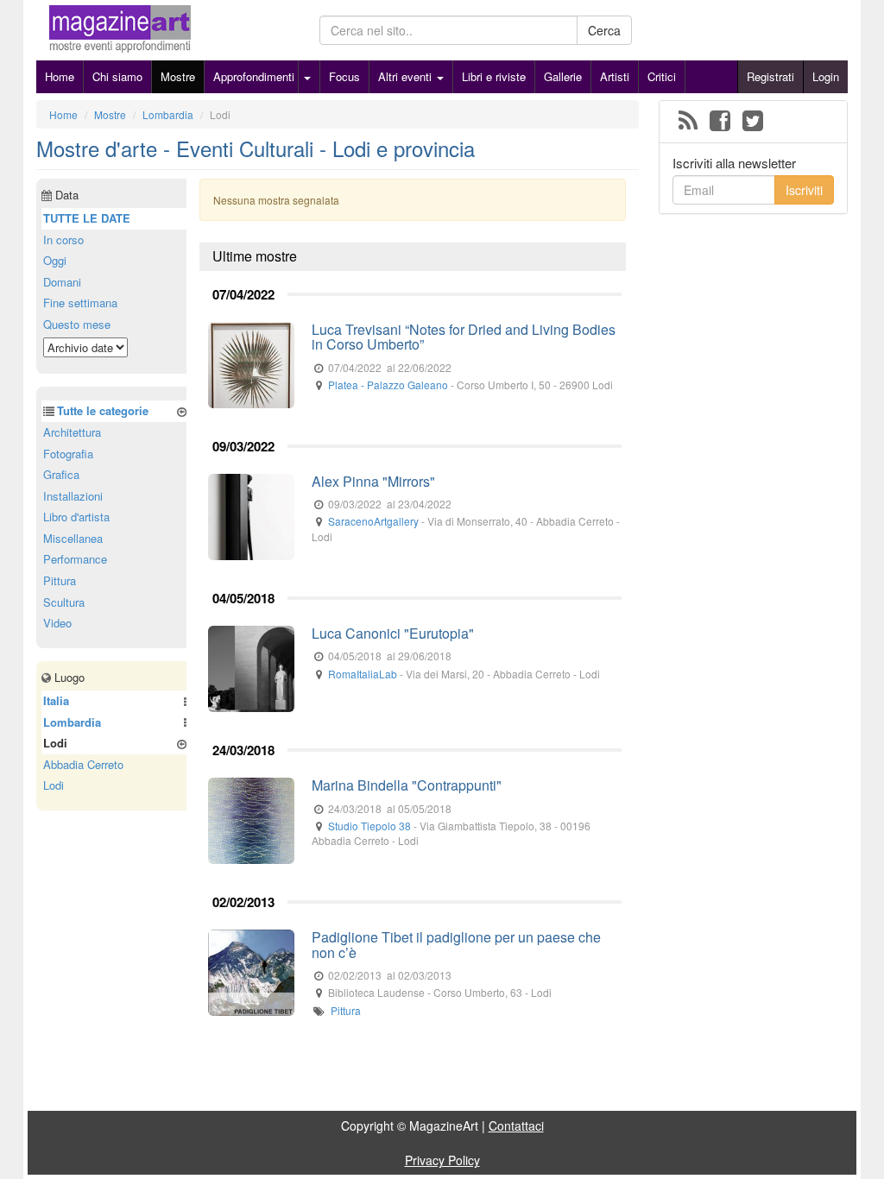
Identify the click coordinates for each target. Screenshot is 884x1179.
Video (57, 623)
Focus (344, 76)
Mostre (178, 76)
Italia (56, 700)
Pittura (346, 1010)
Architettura (72, 432)
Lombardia (72, 722)
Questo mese (76, 324)
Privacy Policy (442, 1160)
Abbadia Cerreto (83, 764)
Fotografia (68, 453)
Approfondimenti (253, 76)
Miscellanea (73, 538)
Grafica (61, 474)
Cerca (604, 30)
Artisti (614, 76)
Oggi (54, 260)
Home (59, 76)
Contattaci (516, 1125)
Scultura (64, 602)
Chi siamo (117, 76)
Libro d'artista (76, 516)
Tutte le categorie (102, 410)
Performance (75, 559)
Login (825, 76)
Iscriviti (804, 190)
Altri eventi (406, 76)
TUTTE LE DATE (86, 218)
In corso (63, 239)
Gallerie (563, 76)
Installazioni (73, 496)
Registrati (770, 76)
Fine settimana (80, 302)
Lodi (53, 785)
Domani (62, 282)
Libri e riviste (494, 76)
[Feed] (688, 122)
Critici (661, 76)
